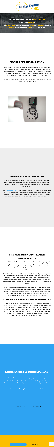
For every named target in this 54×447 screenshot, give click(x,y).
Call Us (19, 406)
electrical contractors (12, 190)
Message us (35, 444)
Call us (18, 444)
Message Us (35, 406)
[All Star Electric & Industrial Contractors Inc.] (27, 6)
